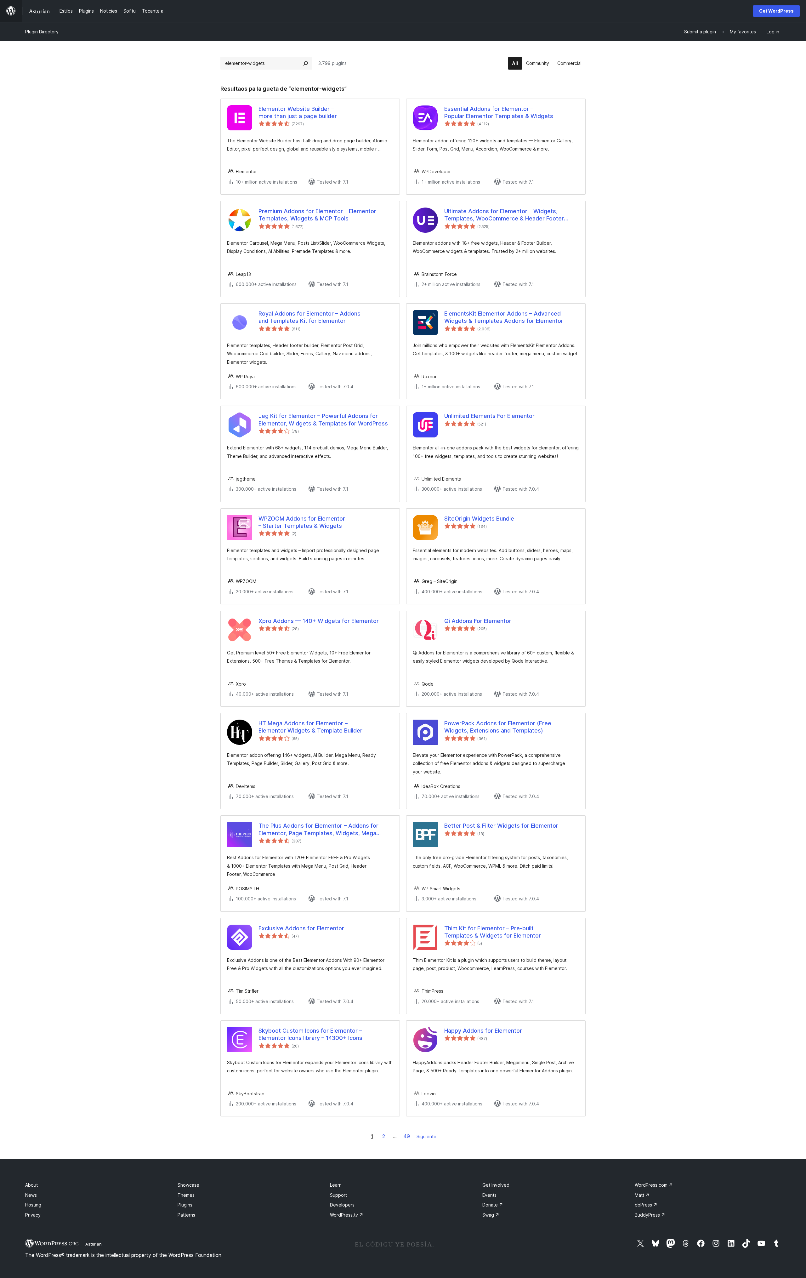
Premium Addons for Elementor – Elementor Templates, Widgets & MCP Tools (317, 215)
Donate (492, 1204)
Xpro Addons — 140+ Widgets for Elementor (318, 621)
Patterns (186, 1215)
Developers (342, 1204)
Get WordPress (776, 11)
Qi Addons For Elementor (477, 621)
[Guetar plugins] (305, 63)
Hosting (33, 1204)
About (31, 1185)
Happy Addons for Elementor (483, 1030)
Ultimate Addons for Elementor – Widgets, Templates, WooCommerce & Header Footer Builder (504, 215)
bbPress (646, 1204)
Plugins (185, 1204)
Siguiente (426, 1136)
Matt (642, 1195)
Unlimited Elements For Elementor (489, 416)
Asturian (93, 1244)
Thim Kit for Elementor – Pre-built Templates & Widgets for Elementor (492, 932)
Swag (490, 1215)
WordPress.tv (346, 1215)
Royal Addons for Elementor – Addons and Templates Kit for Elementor (309, 317)
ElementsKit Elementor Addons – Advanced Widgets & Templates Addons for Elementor (503, 317)
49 (406, 1136)
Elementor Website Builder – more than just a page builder (297, 112)
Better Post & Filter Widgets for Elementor (501, 825)
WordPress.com (654, 1185)
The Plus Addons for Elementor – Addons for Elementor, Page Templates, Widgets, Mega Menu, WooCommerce (318, 829)
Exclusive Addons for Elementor (301, 928)
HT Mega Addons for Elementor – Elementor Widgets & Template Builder (310, 727)
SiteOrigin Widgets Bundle (479, 518)
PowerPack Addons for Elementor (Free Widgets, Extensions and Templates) (497, 727)
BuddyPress (650, 1215)
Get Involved (495, 1185)
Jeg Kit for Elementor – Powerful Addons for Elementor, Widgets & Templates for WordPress (323, 419)
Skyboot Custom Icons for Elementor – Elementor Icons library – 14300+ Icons (310, 1034)
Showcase (188, 1185)
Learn (336, 1185)
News (31, 1195)
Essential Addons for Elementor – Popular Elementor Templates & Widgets (498, 112)
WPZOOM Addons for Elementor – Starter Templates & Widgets (301, 522)
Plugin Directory (42, 31)
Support (338, 1195)
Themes (186, 1195)
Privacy (33, 1215)
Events (489, 1195)
